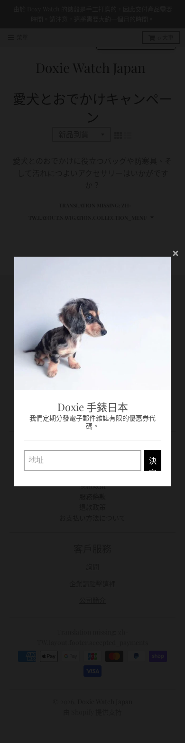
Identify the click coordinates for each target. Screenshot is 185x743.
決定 (153, 463)
